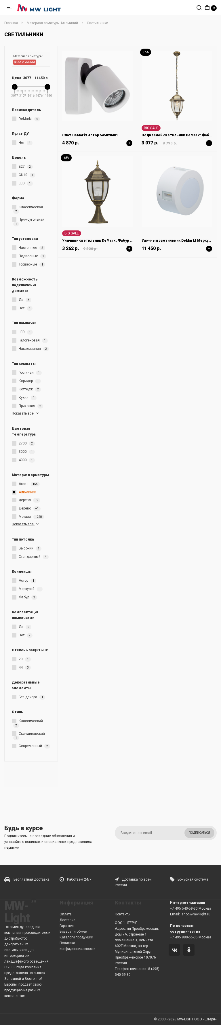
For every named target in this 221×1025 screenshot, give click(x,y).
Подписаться (199, 832)
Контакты (122, 914)
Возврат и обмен (73, 931)
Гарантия (67, 926)
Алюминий (26, 62)
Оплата (66, 914)
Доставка (67, 920)
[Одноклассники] (190, 950)
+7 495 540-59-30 (184, 908)
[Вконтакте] (175, 950)
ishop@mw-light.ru (195, 914)
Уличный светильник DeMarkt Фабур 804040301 (105, 240)
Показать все (23, 413)
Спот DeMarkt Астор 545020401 (90, 135)
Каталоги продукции (76, 937)
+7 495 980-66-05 (184, 937)
